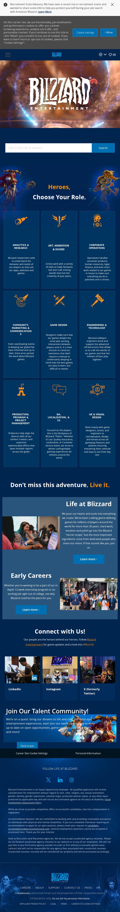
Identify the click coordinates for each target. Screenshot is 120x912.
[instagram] (71, 780)
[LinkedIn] (22, 678)
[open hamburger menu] (8, 55)
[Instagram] (60, 678)
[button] (85, 33)
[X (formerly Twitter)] (97, 678)
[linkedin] (60, 780)
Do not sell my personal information (71, 898)
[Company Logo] (56, 54)
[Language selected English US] (103, 54)
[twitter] (48, 780)
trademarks (24, 893)
